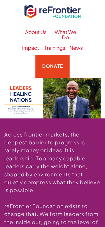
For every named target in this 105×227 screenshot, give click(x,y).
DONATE (52, 66)
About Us (36, 32)
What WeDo (65, 35)
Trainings (54, 48)
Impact (30, 48)
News (76, 48)
